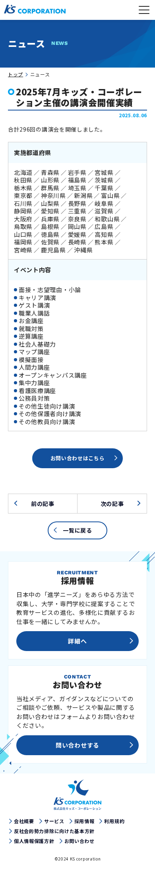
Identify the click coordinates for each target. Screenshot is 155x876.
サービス (54, 821)
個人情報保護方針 (34, 841)
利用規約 (114, 821)
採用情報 (84, 821)
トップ (15, 74)
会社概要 (24, 821)
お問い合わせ (79, 841)
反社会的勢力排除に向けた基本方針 (54, 831)
